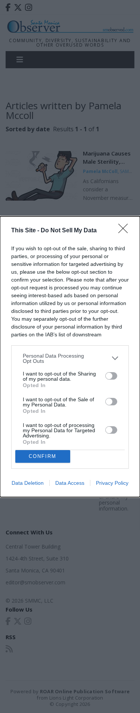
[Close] (125, 231)
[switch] (111, 376)
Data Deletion (28, 483)
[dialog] (70, 356)
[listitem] (70, 358)
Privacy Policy (112, 483)
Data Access (69, 483)
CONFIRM (42, 456)
